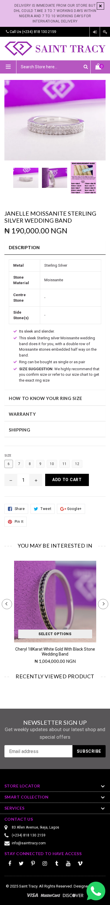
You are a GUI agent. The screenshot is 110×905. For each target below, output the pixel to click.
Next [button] (103, 604)
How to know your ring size (45, 398)
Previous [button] (7, 604)
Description (24, 247)
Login (95, 32)
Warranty (22, 414)
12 (77, 464)
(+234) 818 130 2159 (39, 31)
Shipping (20, 429)
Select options (54, 634)
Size (7, 455)
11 (64, 464)
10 (52, 464)
